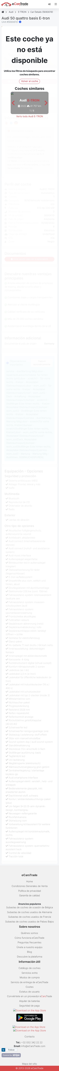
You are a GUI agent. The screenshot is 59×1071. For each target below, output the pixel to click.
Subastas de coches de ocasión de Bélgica (29, 907)
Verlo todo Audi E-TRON (29, 116)
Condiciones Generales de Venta (30, 886)
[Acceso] (51, 4)
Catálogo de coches (29, 968)
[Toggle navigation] (56, 4)
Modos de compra (29, 977)
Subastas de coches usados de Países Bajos (29, 921)
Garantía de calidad (29, 895)
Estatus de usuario (29, 991)
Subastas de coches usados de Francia (29, 916)
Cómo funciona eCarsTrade (29, 937)
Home (29, 881)
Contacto (30, 1036)
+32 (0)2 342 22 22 (32, 1042)
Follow (11, 1049)
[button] (13, 103)
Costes (30, 986)
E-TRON (22, 12)
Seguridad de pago (29, 1005)
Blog (29, 951)
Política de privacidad (29, 890)
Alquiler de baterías (29, 1001)
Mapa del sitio (29, 1063)
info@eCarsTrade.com (33, 1046)
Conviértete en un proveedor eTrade (29, 996)
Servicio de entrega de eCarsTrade (29, 982)
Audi (11, 12)
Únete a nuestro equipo (29, 947)
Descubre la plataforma (29, 956)
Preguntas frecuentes (29, 942)
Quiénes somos (29, 933)
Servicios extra (29, 972)
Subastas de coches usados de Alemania (29, 912)
